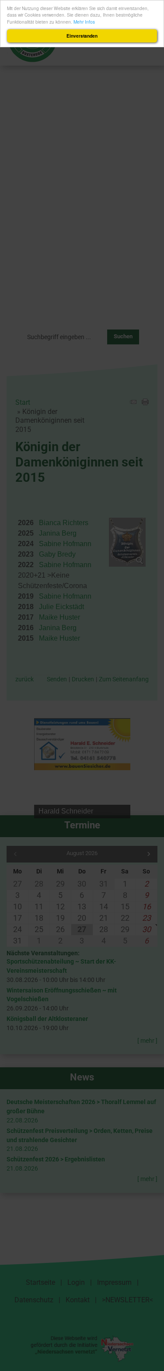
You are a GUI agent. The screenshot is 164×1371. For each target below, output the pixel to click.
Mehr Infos (84, 21)
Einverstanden (82, 36)
